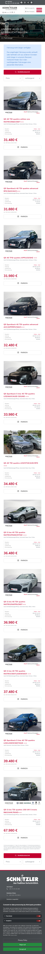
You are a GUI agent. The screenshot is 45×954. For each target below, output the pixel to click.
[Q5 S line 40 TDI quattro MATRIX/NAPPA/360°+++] (22, 583)
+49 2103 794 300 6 (14, 895)
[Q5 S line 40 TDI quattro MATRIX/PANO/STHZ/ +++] (22, 513)
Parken (24, 147)
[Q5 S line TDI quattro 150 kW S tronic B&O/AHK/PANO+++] (22, 791)
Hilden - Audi (37, 129)
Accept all (22, 949)
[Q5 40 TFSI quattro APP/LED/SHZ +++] (22, 239)
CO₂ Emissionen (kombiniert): (9, 845)
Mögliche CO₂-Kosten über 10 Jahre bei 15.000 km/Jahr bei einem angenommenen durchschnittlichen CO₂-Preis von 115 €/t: (22, 848)
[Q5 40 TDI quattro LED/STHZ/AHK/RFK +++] (22, 444)
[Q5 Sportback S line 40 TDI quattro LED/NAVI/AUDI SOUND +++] (22, 375)
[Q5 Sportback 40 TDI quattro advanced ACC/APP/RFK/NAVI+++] (22, 306)
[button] (13, 78)
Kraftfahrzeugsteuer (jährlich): (14, 846)
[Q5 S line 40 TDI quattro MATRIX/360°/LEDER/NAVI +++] (22, 652)
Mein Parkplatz (30, 11)
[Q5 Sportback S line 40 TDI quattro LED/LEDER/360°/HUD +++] (22, 721)
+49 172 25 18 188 (13, 3)
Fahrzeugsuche (30, 8)
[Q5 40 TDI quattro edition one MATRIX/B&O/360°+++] (22, 100)
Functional (9, 916)
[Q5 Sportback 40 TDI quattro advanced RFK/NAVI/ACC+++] (22, 170)
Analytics (9, 920)
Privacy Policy (22, 940)
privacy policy (14, 935)
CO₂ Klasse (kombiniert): (22, 845)
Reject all (22, 945)
